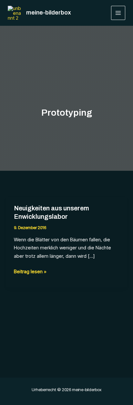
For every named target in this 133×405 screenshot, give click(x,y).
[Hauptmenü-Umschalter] (118, 13)
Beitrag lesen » (30, 272)
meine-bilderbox (48, 12)
